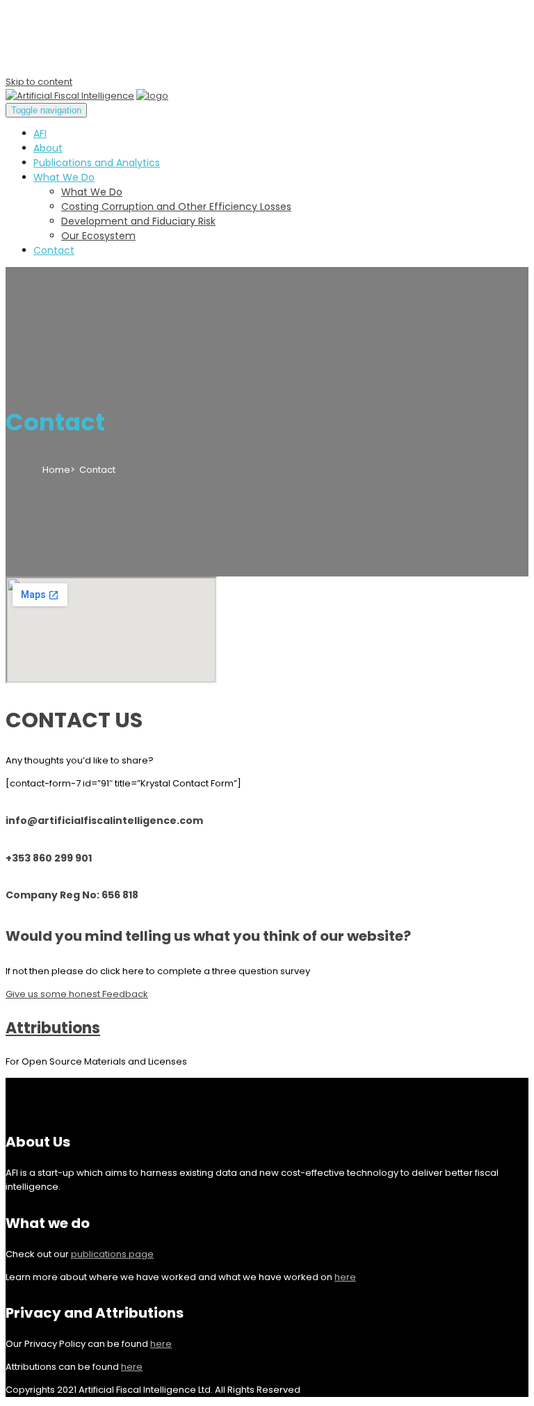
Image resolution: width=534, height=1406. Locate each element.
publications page (112, 1254)
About (48, 148)
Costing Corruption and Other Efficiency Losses (176, 206)
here (345, 1277)
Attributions (53, 1028)
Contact (53, 250)
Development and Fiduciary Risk (138, 221)
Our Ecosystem (98, 236)
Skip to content (39, 81)
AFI (40, 133)
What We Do (64, 177)
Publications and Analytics (96, 163)
